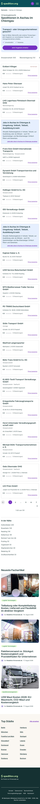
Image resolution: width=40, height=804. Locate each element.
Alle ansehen (34, 721)
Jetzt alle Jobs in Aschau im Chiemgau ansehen (22, 141)
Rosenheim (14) (6, 528)
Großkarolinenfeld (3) (8, 554)
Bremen (4, 749)
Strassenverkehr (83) (8, 58)
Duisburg (4, 758)
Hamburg (23, 727)
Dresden (23, 749)
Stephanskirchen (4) (8, 548)
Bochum (23, 758)
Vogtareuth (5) (6, 545)
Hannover (4, 754)
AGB (24, 793)
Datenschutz (19, 790)
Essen (22, 745)
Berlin (3, 727)
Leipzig (22, 741)
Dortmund (4, 745)
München (4, 732)
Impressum (30, 793)
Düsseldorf (5, 741)
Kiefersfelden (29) (7, 525)
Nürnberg (23, 754)
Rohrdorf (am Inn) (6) (8, 538)
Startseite (4, 10)
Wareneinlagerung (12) (27, 58)
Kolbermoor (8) (6, 535)
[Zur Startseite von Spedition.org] (9, 3)
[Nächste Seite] (37, 506)
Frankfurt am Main (7, 736)
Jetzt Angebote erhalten (20, 48)
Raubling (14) (5, 531)
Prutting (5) (5, 541)
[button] (32, 3)
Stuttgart (23, 736)
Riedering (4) (5, 551)
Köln (21, 732)
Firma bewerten (32, 75)
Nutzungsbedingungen (15, 793)
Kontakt (11, 790)
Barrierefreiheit (28, 790)
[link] (20, 71)
